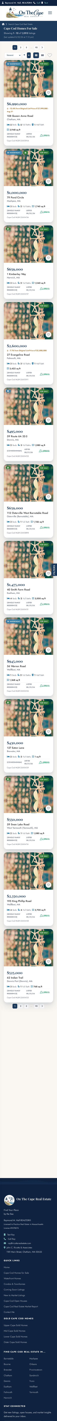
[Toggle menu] (50, 13)
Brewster (8, 1369)
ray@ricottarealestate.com (19, 1243)
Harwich (8, 1397)
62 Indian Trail (19, 979)
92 (36, 47)
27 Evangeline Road (18, 356)
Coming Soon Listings (14, 1289)
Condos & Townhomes (14, 1284)
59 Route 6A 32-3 (17, 437)
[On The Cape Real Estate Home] (25, 12)
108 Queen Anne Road (20, 117)
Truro (31, 1381)
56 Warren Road (16, 667)
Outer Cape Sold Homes (15, 1342)
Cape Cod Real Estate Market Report (21, 1306)
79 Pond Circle (15, 199)
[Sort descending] (29, 55)
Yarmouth (33, 1392)
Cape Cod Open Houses (15, 1300)
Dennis (7, 1381)
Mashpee (33, 1358)
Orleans (33, 1364)
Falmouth (8, 1392)
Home (7, 1267)
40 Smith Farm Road (18, 591)
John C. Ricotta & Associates (19, 1247)
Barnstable (8, 1358)
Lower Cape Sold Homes (15, 1336)
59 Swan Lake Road (22, 826)
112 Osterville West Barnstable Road (27, 514)
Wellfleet (33, 1386)
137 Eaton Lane (15, 749)
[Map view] (42, 55)
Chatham (8, 1375)
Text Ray (11, 1234)
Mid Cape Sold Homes (14, 1330)
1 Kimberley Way (16, 275)
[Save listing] (48, 92)
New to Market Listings (14, 1295)
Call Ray (11, 1238)
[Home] (3, 24)
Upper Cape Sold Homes (16, 1325)
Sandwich (34, 1375)
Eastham (8, 1386)
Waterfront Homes (12, 1278)
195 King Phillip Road (19, 902)
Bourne (7, 1364)
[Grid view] (36, 55)
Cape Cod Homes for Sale (16, 1272)
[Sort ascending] (24, 55)
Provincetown (35, 1369)
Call (38, 2)
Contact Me (9, 1312)
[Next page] (42, 47)
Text (46, 2)
